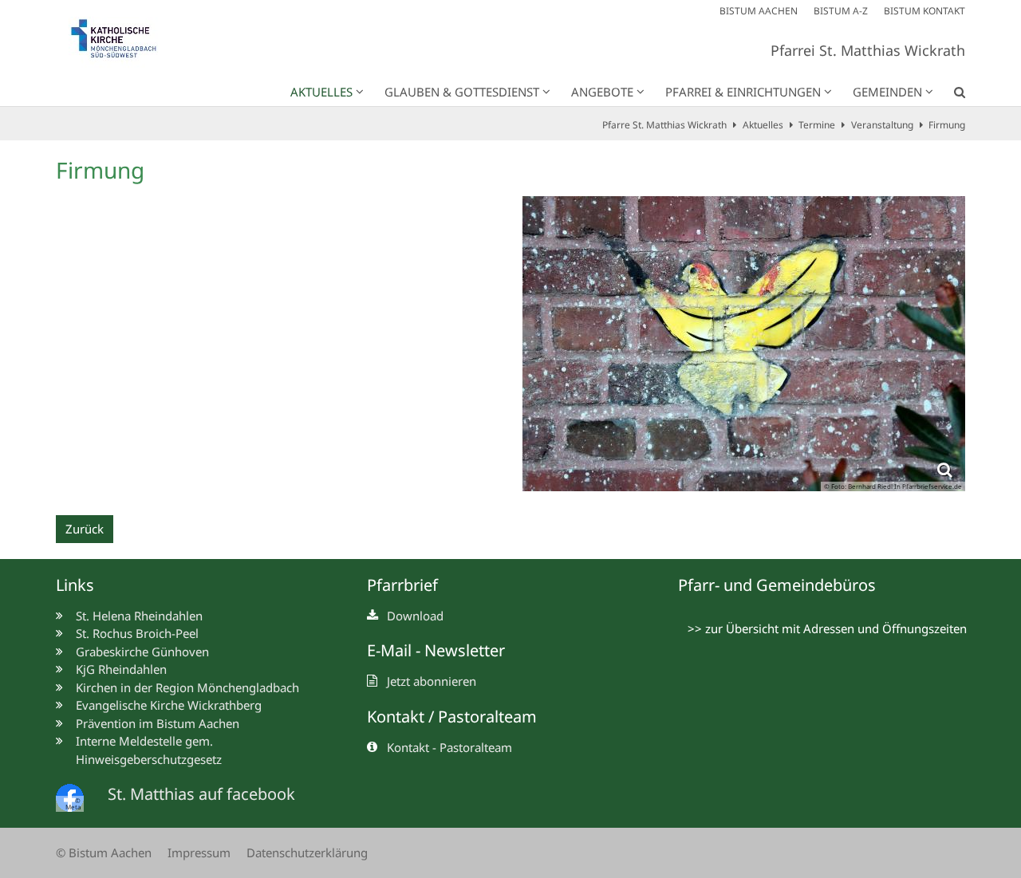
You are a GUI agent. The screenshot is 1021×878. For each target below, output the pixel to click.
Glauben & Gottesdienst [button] (461, 92)
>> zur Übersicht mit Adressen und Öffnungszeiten (827, 628)
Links (75, 585)
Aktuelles (763, 125)
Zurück (84, 529)
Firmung (946, 125)
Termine (816, 125)
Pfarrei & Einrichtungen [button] (743, 92)
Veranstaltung (882, 125)
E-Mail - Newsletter (436, 650)
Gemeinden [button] (887, 92)
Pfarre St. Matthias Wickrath (664, 125)
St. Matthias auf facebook (201, 794)
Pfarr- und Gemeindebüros (777, 585)
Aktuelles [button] (321, 92)
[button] (949, 95)
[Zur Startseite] (121, 42)
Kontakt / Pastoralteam (452, 716)
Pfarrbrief (402, 585)
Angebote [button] (602, 92)
